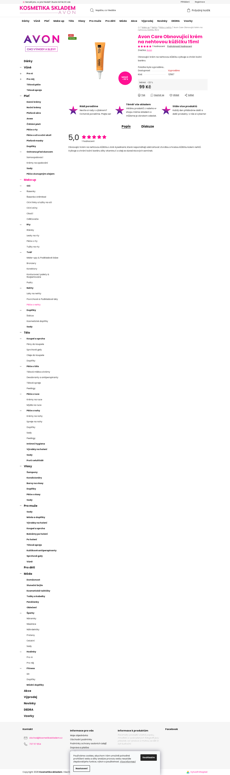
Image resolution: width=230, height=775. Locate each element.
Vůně (27, 67)
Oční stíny (32, 207)
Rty (28, 224)
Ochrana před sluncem (40, 151)
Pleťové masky (35, 140)
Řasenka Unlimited (36, 196)
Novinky (30, 703)
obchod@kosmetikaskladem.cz (45, 737)
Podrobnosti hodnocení (179, 46)
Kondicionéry (34, 477)
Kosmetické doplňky (37, 321)
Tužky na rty (33, 246)
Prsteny (31, 635)
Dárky (28, 61)
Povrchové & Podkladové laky (42, 299)
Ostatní (31, 640)
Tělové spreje (34, 90)
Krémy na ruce (34, 399)
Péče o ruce (33, 394)
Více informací (128, 761)
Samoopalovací (35, 157)
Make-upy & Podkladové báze (42, 257)
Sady (29, 168)
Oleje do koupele (35, 355)
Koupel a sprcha (36, 338)
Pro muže (30, 506)
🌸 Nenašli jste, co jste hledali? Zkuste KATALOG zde (46, 2)
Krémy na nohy (35, 416)
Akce (27, 691)
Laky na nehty (34, 293)
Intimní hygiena (36, 443)
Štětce (30, 315)
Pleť (26, 96)
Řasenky (31, 191)
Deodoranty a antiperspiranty (42, 377)
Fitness (31, 668)
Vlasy (28, 466)
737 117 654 (35, 744)
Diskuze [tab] (147, 126)
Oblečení (32, 607)
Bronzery (31, 263)
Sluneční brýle (35, 585)
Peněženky (33, 601)
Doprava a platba (79, 747)
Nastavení (82, 768)
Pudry (30, 282)
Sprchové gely (34, 349)
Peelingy (31, 388)
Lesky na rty (33, 235)
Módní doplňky (35, 684)
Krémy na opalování (37, 162)
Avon (149, 50)
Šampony (32, 472)
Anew (30, 118)
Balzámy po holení (37, 533)
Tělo (27, 333)
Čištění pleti (34, 124)
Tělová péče (34, 84)
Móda (28, 574)
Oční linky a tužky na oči (39, 202)
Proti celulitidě (35, 460)
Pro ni (30, 73)
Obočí (30, 213)
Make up (30, 180)
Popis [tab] (126, 126)
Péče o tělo (33, 366)
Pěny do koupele (35, 344)
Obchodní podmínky (81, 739)
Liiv (28, 673)
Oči (28, 185)
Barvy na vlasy (35, 483)
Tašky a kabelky (36, 596)
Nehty (30, 288)
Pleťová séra (34, 113)
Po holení (32, 539)
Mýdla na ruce (34, 405)
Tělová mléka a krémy (38, 371)
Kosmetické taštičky (38, 590)
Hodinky (31, 651)
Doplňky (31, 146)
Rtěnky (30, 230)
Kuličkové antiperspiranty (42, 550)
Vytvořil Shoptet (199, 772)
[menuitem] (25, 21)
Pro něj (30, 79)
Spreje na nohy (34, 421)
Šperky (30, 613)
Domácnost (33, 579)
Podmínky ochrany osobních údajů (88, 743)
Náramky (31, 618)
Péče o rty (32, 129)
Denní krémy (34, 101)
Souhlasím (148, 757)
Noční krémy (34, 107)
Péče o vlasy (33, 494)
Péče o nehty (34, 304)
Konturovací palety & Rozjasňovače (38, 275)
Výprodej (30, 697)
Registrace (200, 2)
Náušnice (31, 624)
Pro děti (29, 567)
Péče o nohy (33, 410)
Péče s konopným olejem (41, 173)
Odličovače (33, 219)
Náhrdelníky (33, 629)
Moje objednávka (79, 735)
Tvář (29, 252)
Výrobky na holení (37, 449)
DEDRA (28, 710)
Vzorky (29, 716)
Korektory (32, 268)
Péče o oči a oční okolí (39, 135)
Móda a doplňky (36, 517)
